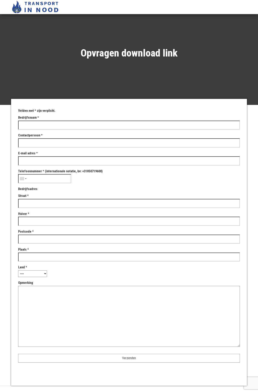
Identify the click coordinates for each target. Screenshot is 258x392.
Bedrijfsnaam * (28, 117)
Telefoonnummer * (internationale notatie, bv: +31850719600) (60, 171)
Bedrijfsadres (27, 189)
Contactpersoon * (30, 135)
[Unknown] (23, 178)
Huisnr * (23, 214)
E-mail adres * (28, 153)
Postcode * (26, 231)
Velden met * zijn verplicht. (36, 111)
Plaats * (23, 249)
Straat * (23, 196)
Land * (22, 267)
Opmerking (25, 283)
